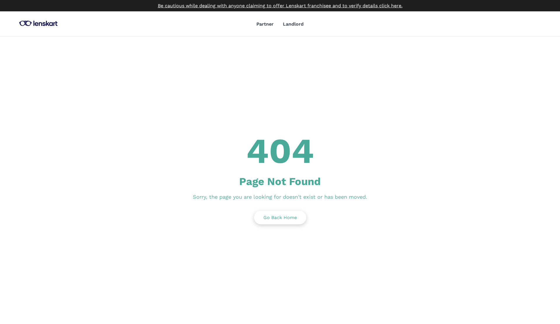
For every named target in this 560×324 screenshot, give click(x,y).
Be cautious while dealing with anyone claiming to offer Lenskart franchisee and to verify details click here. (280, 5)
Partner (265, 24)
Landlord (293, 24)
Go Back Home (280, 217)
